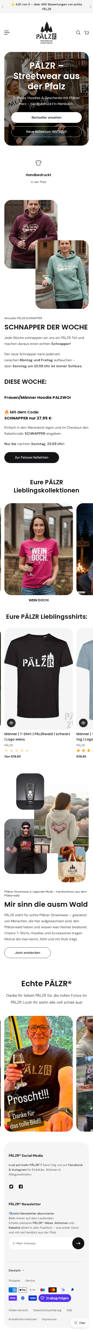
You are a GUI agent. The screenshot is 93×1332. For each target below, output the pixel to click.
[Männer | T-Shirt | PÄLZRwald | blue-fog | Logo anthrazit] (38, 679)
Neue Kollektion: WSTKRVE (46, 132)
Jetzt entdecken (27, 953)
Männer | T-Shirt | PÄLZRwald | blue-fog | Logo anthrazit (34, 737)
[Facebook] (21, 1186)
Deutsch (15, 1270)
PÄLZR (8, 745)
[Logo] (46, 32)
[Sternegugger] (40, 553)
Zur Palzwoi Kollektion (31, 457)
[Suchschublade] (78, 32)
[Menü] (7, 32)
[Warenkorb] (86, 32)
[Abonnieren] (78, 1243)
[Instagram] (11, 1186)
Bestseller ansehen (46, 117)
